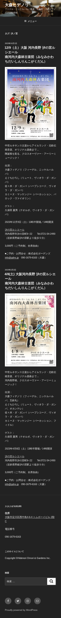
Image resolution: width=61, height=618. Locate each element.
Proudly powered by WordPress (21, 610)
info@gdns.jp (12, 257)
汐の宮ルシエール (14, 229)
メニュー (32, 21)
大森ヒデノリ (17, 5)
